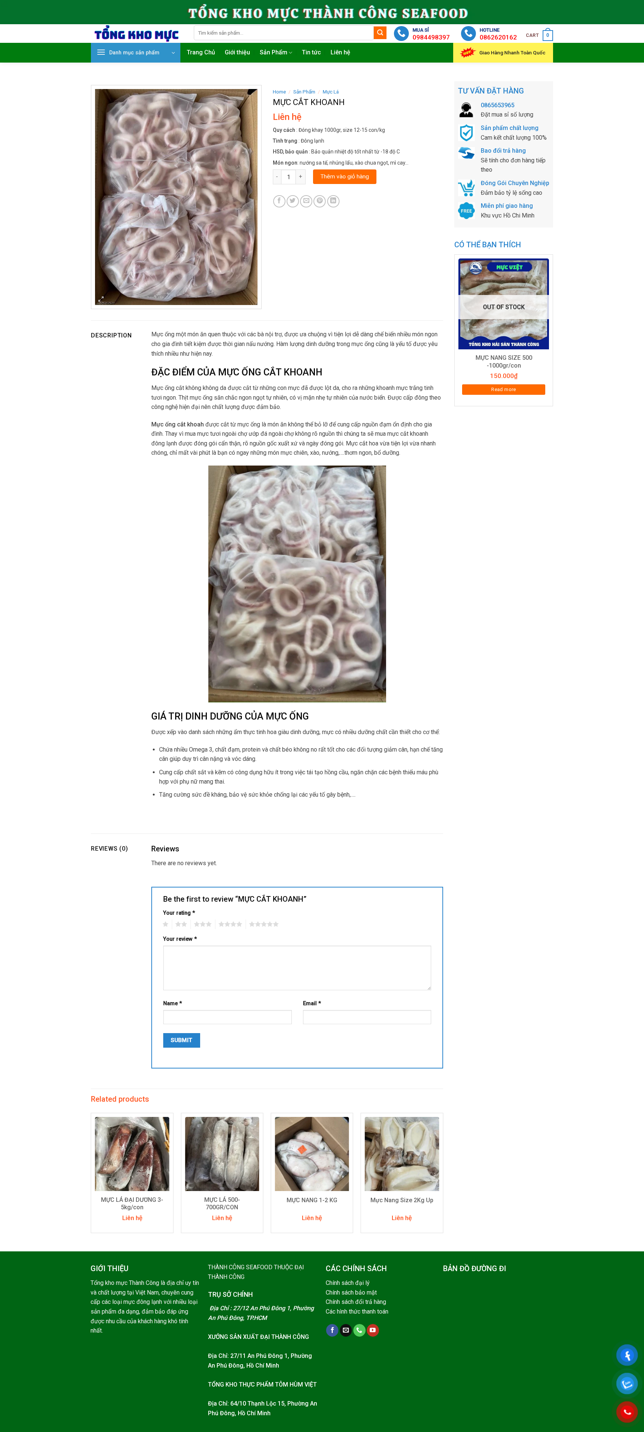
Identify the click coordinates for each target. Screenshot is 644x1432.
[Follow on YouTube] (373, 1330)
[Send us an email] (346, 1330)
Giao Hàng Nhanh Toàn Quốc (512, 52)
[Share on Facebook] (279, 201)
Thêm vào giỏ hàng (345, 176)
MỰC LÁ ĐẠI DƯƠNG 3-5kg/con (132, 1203)
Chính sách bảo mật (351, 1292)
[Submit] (380, 32)
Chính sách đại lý (348, 1282)
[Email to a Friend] (306, 201)
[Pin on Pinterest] (319, 201)
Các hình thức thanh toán (357, 1311)
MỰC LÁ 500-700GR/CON (222, 1203)
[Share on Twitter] (293, 201)
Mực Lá (331, 92)
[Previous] (91, 1175)
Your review (180, 939)
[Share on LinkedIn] (333, 201)
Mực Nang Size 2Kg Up (401, 1200)
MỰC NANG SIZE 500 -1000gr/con (504, 361)
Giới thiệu (237, 52)
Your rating (179, 913)
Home (279, 92)
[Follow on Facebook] (332, 1330)
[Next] (442, 1175)
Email (312, 1003)
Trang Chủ (201, 52)
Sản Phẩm (273, 52)
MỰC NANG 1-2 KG (312, 1200)
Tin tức (311, 52)
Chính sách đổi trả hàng (356, 1301)
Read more (503, 389)
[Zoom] (101, 300)
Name (172, 1003)
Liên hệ (340, 52)
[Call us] (359, 1330)
